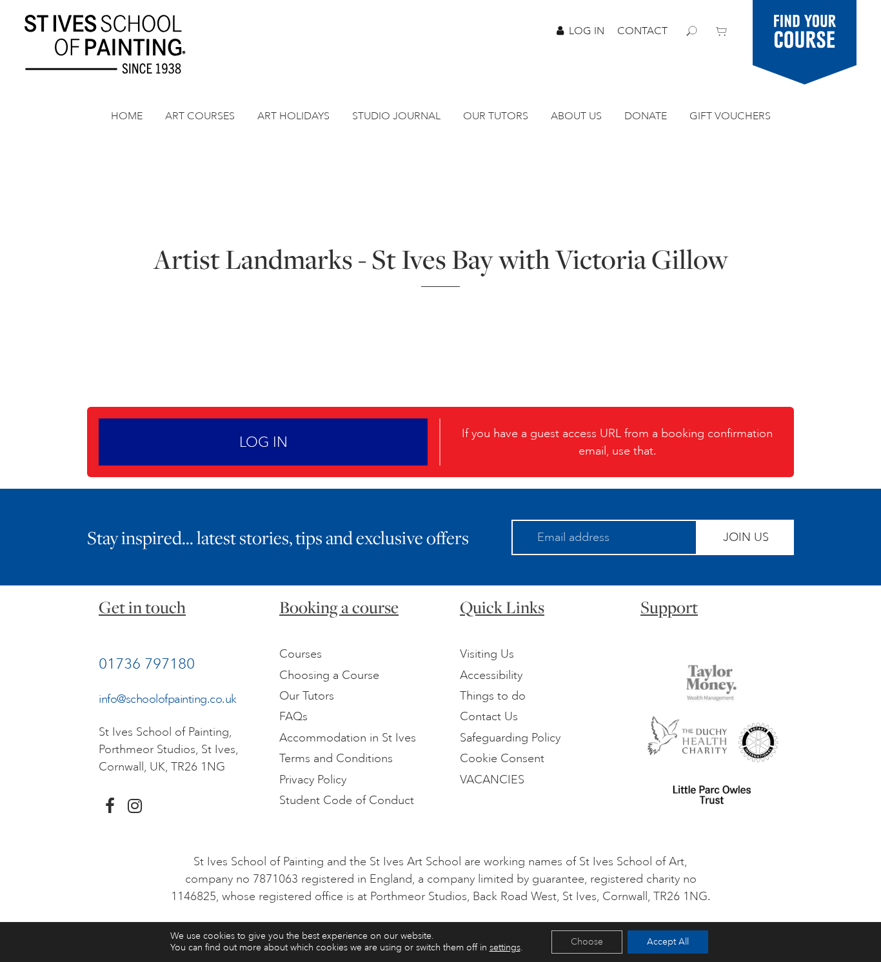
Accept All (668, 941)
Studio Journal (396, 116)
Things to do (493, 696)
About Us (576, 116)
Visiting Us (487, 654)
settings (505, 947)
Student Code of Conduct (346, 800)
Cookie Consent (502, 758)
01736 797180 (147, 663)
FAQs (293, 716)
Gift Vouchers (730, 116)
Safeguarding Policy (510, 738)
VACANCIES (492, 779)
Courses (300, 654)
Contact (642, 31)
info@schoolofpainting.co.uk (168, 699)
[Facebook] (110, 806)
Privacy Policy (312, 779)
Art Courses (200, 116)
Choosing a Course (329, 675)
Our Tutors (495, 116)
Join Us (746, 537)
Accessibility (491, 675)
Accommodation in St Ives (347, 738)
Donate (645, 116)
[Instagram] (134, 806)
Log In (586, 31)
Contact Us (489, 716)
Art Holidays (293, 116)
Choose (587, 941)
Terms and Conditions (336, 758)
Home (127, 116)
